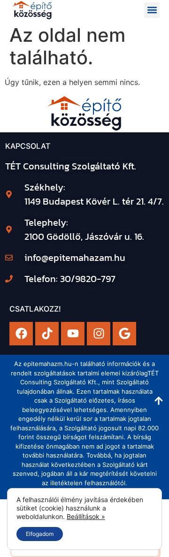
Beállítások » (86, 516)
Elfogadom (40, 533)
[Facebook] (21, 333)
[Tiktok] (47, 333)
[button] (152, 10)
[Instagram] (98, 333)
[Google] (124, 333)
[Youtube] (72, 333)
